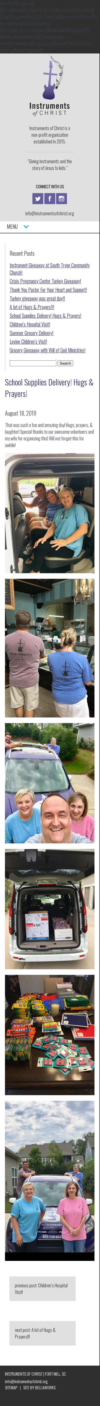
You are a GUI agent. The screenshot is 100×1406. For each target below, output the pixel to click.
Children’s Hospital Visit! (30, 324)
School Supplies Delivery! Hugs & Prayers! (45, 315)
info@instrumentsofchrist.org (49, 213)
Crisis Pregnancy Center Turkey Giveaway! (45, 281)
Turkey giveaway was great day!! (37, 298)
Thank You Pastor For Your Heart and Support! (48, 289)
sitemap (11, 1387)
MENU (15, 226)
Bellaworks (45, 1387)
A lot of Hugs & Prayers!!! (32, 307)
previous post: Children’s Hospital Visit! (41, 1288)
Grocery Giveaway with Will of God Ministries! (47, 350)
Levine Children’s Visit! (28, 341)
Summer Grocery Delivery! (31, 332)
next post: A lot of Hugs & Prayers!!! (35, 1333)
